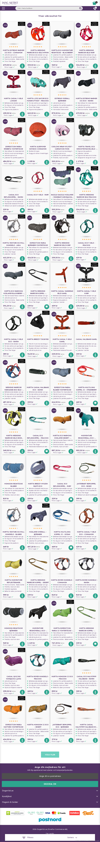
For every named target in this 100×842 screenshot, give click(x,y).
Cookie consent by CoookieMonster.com (87, 840)
